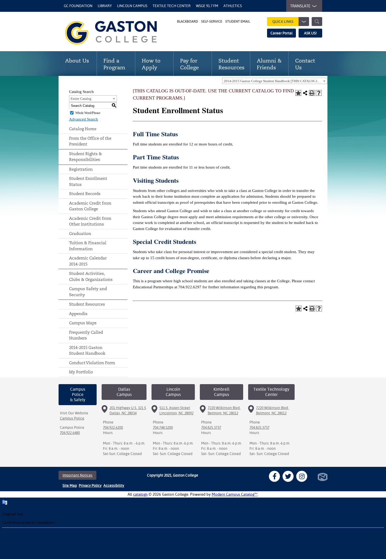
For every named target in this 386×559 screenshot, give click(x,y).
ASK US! (310, 33)
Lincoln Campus (132, 6)
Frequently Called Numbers (86, 335)
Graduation (80, 233)
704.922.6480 (70, 433)
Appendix (78, 313)
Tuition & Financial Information (87, 245)
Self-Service (211, 21)
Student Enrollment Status (88, 181)
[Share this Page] (305, 93)
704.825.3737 (211, 427)
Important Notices (77, 475)
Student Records (85, 193)
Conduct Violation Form (92, 362)
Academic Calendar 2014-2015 (88, 261)
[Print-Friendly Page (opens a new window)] (312, 93)
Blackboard (187, 21)
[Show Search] (317, 21)
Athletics (232, 6)
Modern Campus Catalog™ (235, 494)
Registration (81, 169)
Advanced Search (83, 119)
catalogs (140, 494)
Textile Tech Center (172, 6)
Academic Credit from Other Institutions (90, 221)
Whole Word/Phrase (87, 113)
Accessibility (113, 485)
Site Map (69, 485)
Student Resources (87, 304)
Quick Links (282, 21)
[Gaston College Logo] (117, 33)
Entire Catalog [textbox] (81, 99)
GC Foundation (78, 6)
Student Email (237, 21)
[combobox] (274, 81)
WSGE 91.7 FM (207, 6)
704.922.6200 (113, 427)
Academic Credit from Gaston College (90, 206)
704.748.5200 (163, 427)
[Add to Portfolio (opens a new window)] (298, 93)
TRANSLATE (300, 6)
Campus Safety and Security (88, 291)
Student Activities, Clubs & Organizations (91, 276)
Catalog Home (82, 128)
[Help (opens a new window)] (319, 93)
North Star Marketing (322, 477)
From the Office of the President (90, 141)
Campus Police (72, 418)
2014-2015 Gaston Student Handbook (87, 350)
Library (105, 6)
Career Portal (281, 33)
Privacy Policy (90, 485)
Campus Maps (83, 322)
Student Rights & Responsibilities (85, 156)
